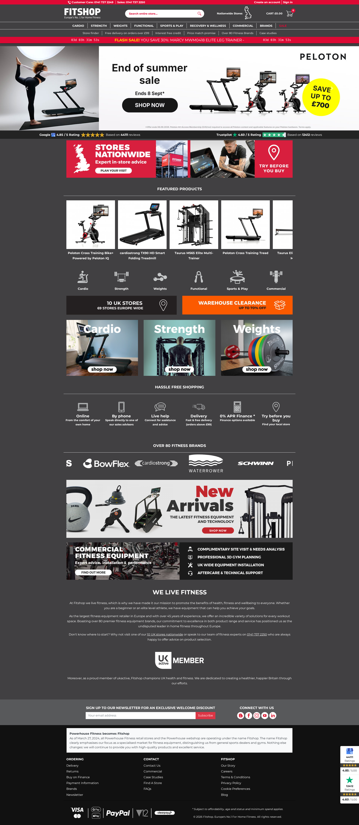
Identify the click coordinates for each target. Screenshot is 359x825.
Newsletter (74, 795)
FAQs (147, 789)
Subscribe (205, 715)
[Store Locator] (179, 159)
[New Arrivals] (179, 508)
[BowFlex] (74, 463)
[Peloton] (273, 463)
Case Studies (153, 777)
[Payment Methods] (121, 812)
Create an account (267, 2)
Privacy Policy (231, 783)
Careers (226, 771)
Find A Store (153, 783)
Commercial (153, 771)
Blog (224, 795)
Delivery (72, 765)
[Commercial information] (179, 561)
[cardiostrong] (124, 463)
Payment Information (82, 783)
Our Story (228, 765)
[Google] (349, 751)
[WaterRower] (174, 463)
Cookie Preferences (235, 789)
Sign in (288, 2)
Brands (71, 789)
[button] (27, 88)
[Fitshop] (88, 14)
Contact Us (152, 765)
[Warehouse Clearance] (237, 305)
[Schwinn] (223, 463)
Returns (72, 771)
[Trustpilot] (349, 780)
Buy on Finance (78, 777)
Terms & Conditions (235, 777)
